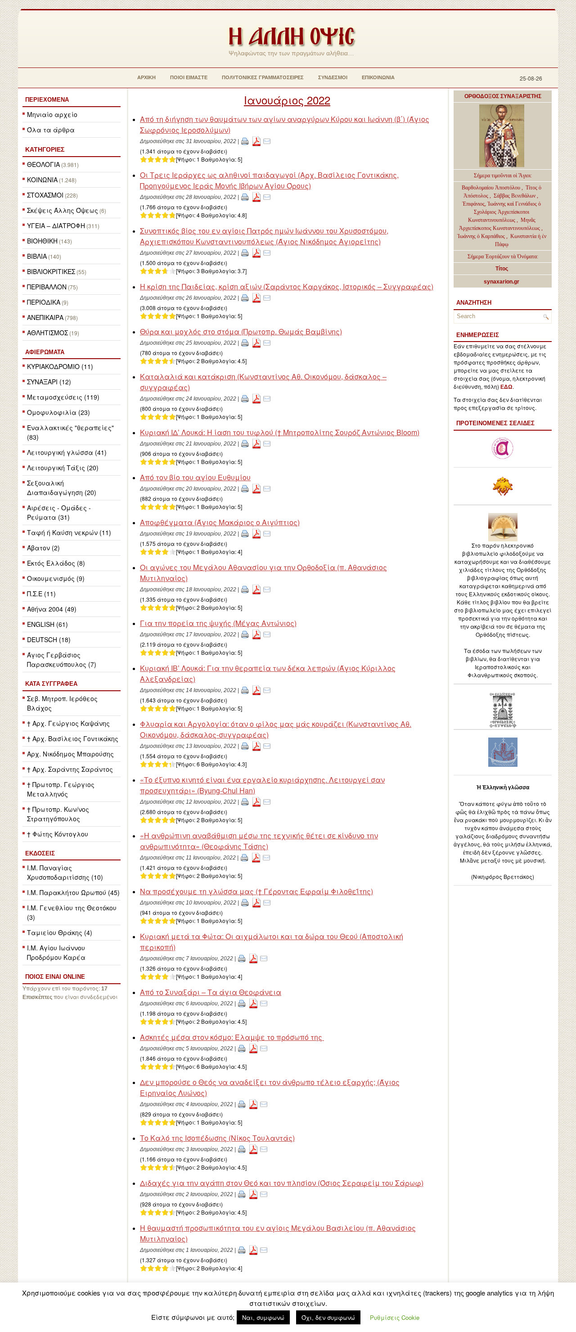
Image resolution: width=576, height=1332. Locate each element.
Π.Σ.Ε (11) (41, 593)
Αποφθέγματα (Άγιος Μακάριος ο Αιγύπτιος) (220, 522)
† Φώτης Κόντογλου (57, 833)
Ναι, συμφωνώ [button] (263, 1317)
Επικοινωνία (378, 77)
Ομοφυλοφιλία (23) (58, 412)
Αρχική (146, 77)
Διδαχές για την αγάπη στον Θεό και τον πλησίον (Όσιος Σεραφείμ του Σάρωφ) (281, 1183)
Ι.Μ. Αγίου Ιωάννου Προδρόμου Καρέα (56, 952)
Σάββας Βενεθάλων (515, 196)
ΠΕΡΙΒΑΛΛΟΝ (47, 286)
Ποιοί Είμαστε (188, 77)
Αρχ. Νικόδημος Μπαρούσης (70, 753)
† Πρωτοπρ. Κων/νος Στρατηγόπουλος (58, 814)
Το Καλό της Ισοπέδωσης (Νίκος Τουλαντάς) (217, 1138)
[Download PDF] (256, 140)
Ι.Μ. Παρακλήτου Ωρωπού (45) (73, 892)
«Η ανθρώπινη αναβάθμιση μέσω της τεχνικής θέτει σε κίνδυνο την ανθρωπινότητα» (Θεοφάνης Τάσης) (259, 840)
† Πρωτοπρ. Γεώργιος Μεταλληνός (60, 789)
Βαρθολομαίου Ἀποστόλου (492, 187)
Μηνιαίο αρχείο (52, 114)
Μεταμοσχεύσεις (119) (63, 396)
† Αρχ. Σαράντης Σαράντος (70, 769)
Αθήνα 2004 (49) (51, 608)
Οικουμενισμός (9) (56, 578)
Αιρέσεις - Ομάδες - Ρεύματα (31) (59, 512)
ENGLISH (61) (47, 624)
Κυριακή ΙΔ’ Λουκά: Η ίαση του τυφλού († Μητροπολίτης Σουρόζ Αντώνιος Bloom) (279, 432)
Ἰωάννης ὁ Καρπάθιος (481, 236)
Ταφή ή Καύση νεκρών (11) (69, 532)
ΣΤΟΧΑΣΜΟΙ (45, 194)
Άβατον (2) (43, 547)
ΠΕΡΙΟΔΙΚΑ (43, 301)
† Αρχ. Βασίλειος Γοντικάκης (72, 738)
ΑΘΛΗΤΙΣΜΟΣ (47, 332)
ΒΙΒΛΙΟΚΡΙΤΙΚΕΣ (51, 271)
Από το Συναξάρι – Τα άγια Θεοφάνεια (210, 992)
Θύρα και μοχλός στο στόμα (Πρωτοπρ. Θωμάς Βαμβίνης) (241, 331)
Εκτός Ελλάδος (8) (56, 562)
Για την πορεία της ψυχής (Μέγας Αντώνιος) (218, 623)
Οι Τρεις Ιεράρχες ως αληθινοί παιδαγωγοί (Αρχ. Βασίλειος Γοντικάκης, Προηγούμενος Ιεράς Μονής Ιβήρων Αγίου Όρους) (269, 180)
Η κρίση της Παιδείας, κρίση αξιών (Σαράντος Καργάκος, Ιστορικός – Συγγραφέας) (286, 286)
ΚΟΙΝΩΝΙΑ (42, 179)
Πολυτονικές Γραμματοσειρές (263, 77)
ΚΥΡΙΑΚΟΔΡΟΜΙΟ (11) (60, 366)
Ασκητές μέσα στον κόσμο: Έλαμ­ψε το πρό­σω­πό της (232, 1037)
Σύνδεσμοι (332, 77)
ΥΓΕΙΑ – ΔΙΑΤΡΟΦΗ (56, 225)
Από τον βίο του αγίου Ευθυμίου (195, 477)
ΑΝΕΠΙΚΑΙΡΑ (45, 317)
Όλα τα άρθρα (51, 129)
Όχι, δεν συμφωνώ (328, 1317)
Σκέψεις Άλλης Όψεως (62, 210)
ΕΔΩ (506, 387)
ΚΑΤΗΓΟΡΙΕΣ (44, 149)
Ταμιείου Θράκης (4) (59, 932)
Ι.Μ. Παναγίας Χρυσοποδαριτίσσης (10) (65, 872)
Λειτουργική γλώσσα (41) (67, 452)
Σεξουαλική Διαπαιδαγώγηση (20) (61, 487)
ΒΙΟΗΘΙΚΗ (42, 240)
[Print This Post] (244, 140)
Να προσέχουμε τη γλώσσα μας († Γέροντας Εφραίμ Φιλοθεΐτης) (256, 891)
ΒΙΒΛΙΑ (37, 256)
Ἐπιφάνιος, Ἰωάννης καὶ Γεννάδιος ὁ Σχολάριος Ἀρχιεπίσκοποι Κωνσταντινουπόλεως (501, 212)
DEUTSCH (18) (49, 639)
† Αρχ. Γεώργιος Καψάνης (68, 723)
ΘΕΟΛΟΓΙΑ (43, 164)
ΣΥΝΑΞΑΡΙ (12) (49, 381)
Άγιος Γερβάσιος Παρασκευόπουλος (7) (61, 659)
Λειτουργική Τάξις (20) (63, 467)
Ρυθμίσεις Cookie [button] (394, 1317)
